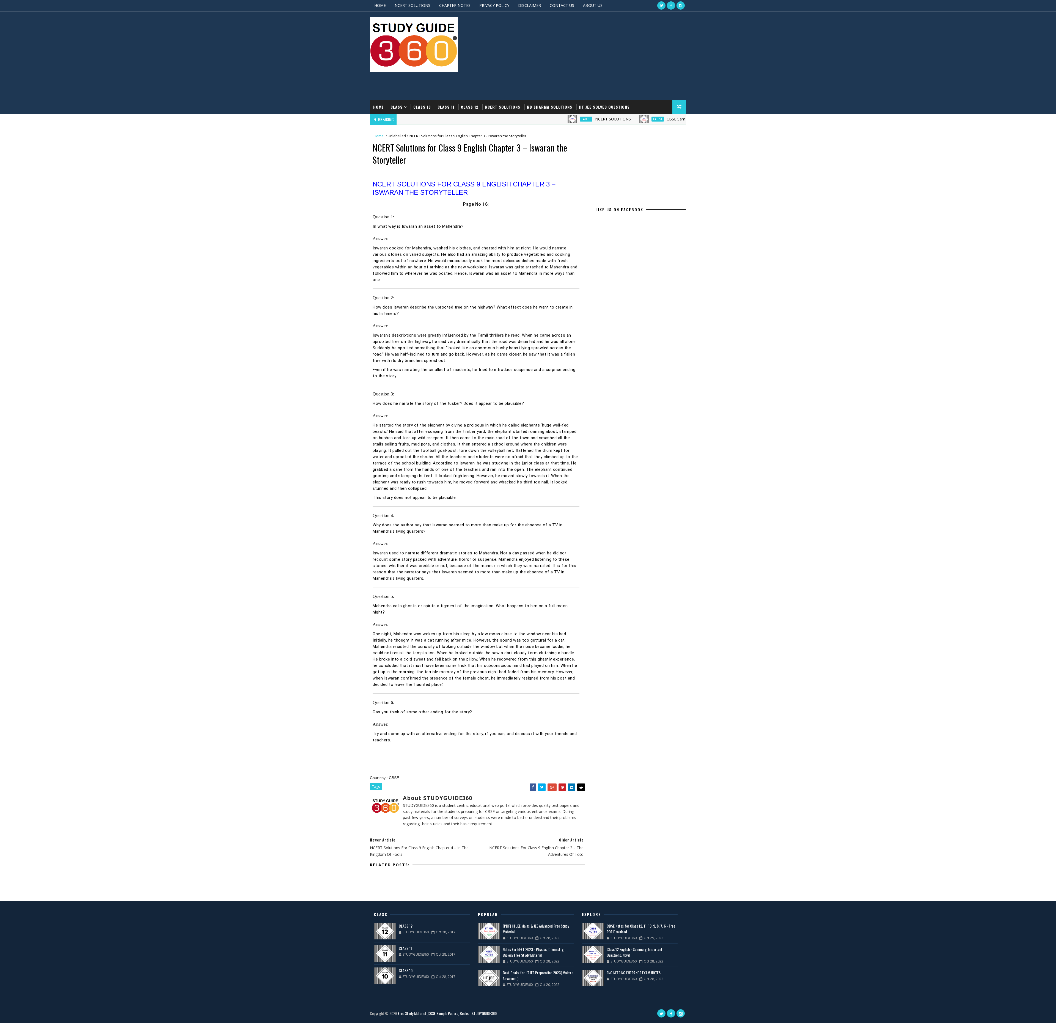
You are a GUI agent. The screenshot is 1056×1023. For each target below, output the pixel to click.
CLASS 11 (446, 107)
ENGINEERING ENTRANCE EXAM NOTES (634, 972)
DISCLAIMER (529, 5)
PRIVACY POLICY (494, 5)
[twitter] (661, 5)
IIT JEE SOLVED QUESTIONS (604, 107)
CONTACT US (562, 5)
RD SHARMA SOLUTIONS (549, 107)
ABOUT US (593, 5)
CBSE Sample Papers (648, 119)
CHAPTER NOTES (455, 5)
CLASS (397, 107)
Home (378, 107)
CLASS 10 (422, 107)
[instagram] (680, 5)
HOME (380, 5)
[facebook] (671, 5)
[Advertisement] (585, 56)
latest (549, 119)
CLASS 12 (470, 107)
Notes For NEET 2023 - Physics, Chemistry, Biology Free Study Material (533, 952)
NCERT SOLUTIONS (412, 5)
